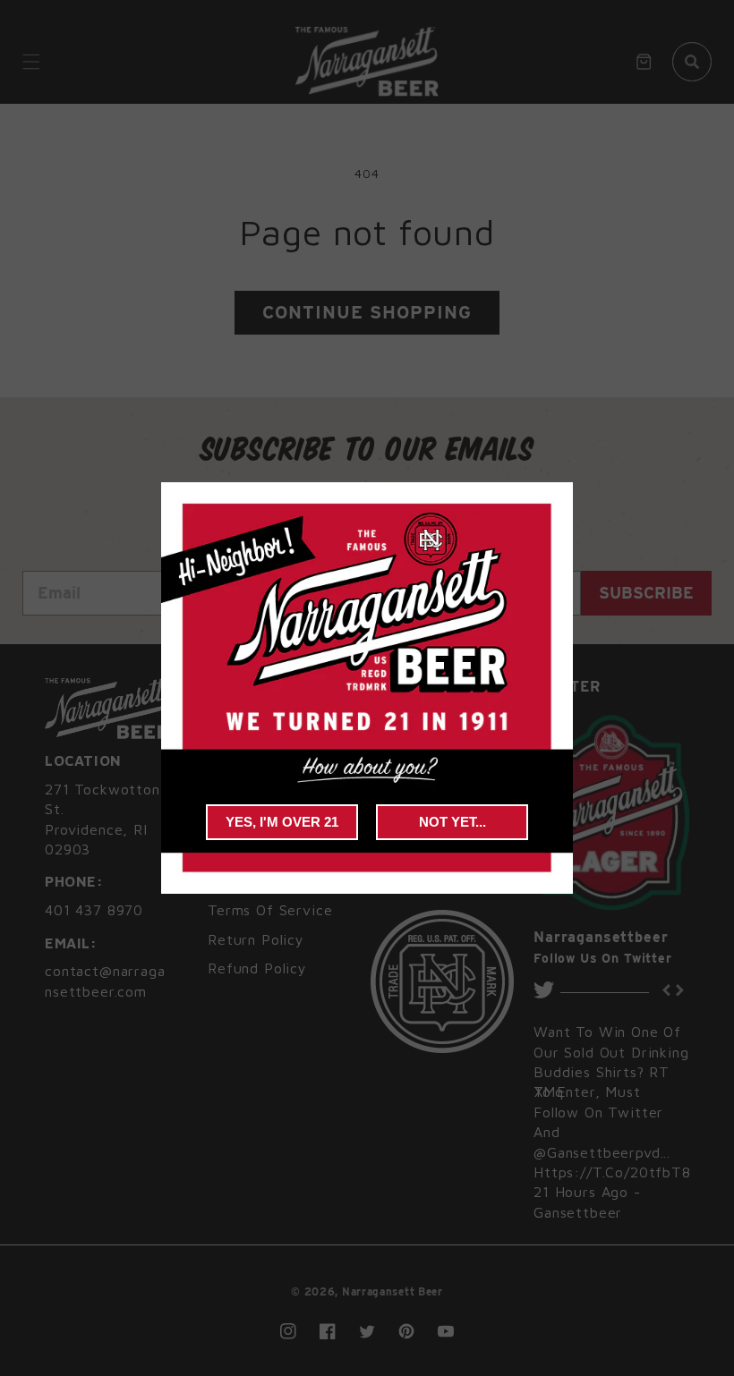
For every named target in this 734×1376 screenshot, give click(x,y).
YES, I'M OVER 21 (282, 821)
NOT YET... (452, 821)
